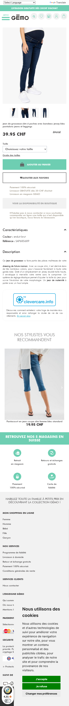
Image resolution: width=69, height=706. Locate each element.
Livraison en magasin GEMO (25, 194)
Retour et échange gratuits (17, 561)
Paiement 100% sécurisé (22, 187)
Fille (5, 533)
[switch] (8, 701)
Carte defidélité (51, 486)
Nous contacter (11, 585)
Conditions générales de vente (19, 570)
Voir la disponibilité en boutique (34, 203)
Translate (61, 2)
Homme (7, 523)
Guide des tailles (11, 155)
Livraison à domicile (13, 557)
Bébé (5, 528)
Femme (6, 519)
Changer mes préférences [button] (41, 693)
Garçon (7, 537)
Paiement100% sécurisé (17, 486)
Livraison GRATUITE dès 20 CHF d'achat (31, 190)
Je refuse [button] (41, 686)
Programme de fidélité (14, 552)
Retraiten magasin (17, 462)
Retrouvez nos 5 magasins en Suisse (34, 438)
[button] (34, 231)
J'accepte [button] (41, 679)
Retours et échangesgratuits (52, 462)
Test (23, 155)
